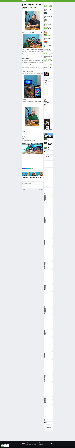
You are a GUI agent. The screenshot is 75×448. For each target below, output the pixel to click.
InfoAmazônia (45, 101)
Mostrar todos (46, 68)
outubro (48, 196)
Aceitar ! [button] (2, 446)
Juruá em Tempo (45, 103)
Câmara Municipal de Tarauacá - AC (47, 47)
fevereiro (48, 200)
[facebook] (50, 443)
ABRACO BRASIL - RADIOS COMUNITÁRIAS (48, 81)
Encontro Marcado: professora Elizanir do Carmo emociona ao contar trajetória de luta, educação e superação (32, 178)
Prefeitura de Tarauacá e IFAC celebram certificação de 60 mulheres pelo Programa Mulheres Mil (48, 28)
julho (48, 193)
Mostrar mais (47, 159)
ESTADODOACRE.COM (46, 97)
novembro (48, 197)
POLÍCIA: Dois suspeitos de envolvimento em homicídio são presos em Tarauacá (48, 135)
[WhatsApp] (30, 168)
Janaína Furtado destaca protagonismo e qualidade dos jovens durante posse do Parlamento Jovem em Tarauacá (48, 35)
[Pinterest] (31, 168)
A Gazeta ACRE (45, 80)
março (48, 201)
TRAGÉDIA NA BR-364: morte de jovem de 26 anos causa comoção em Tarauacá (50, 148)
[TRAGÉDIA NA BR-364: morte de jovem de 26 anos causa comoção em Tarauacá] (45, 148)
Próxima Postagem (41, 189)
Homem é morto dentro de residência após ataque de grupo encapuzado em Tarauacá (50, 139)
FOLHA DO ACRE (46, 98)
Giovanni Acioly (47, 156)
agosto (48, 194)
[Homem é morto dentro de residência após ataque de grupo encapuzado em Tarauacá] (45, 139)
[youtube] (51, 443)
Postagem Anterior (24, 189)
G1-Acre (45, 99)
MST (44, 105)
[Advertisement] (32, 162)
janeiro (48, 199)
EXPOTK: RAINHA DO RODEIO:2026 (47, 14)
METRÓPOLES (45, 104)
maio (48, 216)
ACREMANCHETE (46, 84)
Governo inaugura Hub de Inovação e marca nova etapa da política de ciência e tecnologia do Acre (48, 60)
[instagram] (52, 443)
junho (48, 217)
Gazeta (45, 100)
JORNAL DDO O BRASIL (46, 102)
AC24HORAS (45, 82)
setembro (48, 195)
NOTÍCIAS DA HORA (46, 106)
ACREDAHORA (45, 83)
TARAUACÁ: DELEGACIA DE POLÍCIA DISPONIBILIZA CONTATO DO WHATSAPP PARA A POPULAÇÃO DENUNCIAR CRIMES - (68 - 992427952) (50, 143)
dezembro (48, 198)
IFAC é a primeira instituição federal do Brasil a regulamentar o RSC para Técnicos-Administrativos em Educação (48, 54)
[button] (51, 1)
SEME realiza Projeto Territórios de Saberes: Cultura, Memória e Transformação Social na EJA (48, 22)
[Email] (32, 168)
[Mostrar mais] (33, 168)
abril (48, 202)
